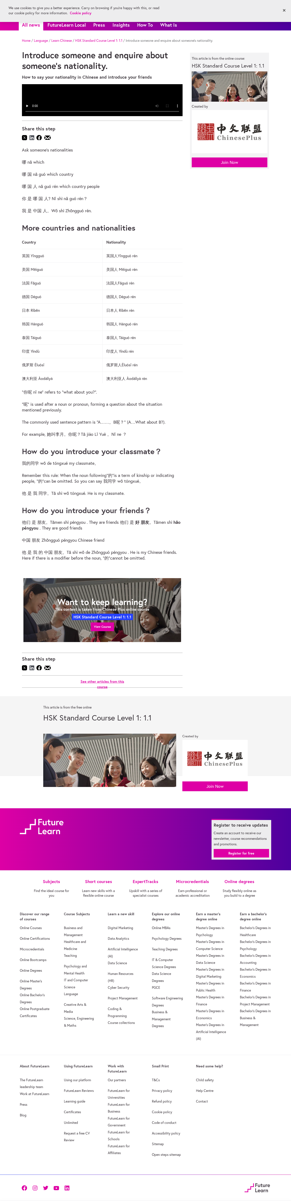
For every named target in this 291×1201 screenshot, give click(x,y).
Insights (121, 25)
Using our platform (77, 1080)
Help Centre (204, 1090)
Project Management (123, 998)
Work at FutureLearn (34, 1094)
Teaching (70, 955)
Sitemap (158, 1144)
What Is (168, 25)
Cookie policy (162, 1112)
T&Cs (156, 1080)
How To (145, 25)
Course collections (121, 1023)
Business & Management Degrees (161, 1019)
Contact (202, 1101)
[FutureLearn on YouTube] (56, 1187)
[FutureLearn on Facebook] (25, 1187)
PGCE (156, 987)
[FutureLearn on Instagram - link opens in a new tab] (35, 1187)
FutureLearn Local (67, 25)
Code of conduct (164, 1122)
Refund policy (162, 1101)
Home (26, 40)
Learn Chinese (61, 40)
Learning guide (74, 1101)
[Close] (284, 10)
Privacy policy (162, 1090)
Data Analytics (118, 938)
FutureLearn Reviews (79, 1090)
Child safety (205, 1080)
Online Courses (31, 928)
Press (99, 25)
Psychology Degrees (167, 938)
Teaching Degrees (165, 949)
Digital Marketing (120, 928)
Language (41, 40)
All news (31, 25)
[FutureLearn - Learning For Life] (257, 1187)
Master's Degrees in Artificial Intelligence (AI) (211, 1032)
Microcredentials (32, 949)
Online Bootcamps (33, 960)
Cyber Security (118, 987)
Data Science (117, 963)
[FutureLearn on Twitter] (45, 1187)
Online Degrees (31, 970)
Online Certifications (35, 938)
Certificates (72, 1112)
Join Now (229, 162)
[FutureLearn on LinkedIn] (67, 1187)
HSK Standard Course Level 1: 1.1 (98, 40)
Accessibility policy (166, 1133)
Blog (23, 1115)
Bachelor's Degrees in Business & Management (255, 1018)
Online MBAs (161, 928)
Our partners (117, 1080)
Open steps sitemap (166, 1154)
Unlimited (71, 1122)
